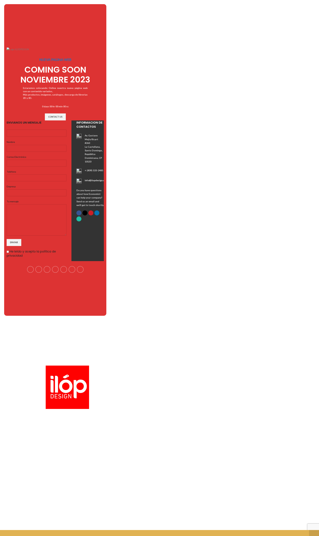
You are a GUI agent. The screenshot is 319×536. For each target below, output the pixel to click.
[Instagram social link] (47, 269)
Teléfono (11, 171)
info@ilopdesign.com (96, 180)
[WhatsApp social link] (78, 218)
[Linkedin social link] (96, 212)
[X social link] (84, 212)
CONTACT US (55, 116)
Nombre (11, 142)
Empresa (11, 186)
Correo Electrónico (16, 156)
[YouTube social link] (55, 269)
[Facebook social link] (78, 212)
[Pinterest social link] (90, 212)
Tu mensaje (13, 201)
